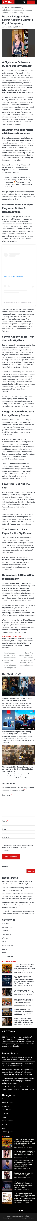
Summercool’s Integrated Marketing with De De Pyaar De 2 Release (16, 733)
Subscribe (31, 2)
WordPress (29, 1218)
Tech (4, 953)
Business (5, 923)
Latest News (17, 636)
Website (5, 837)
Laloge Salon (22, 641)
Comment (7, 795)
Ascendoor (13, 1218)
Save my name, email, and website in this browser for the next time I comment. (17, 847)
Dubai (13, 641)
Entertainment (7, 636)
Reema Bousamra (9, 645)
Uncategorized (7, 956)
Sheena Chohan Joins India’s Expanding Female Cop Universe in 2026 (18, 699)
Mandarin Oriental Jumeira (20, 643)
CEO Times (8, 2)
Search (5, 866)
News (4, 942)
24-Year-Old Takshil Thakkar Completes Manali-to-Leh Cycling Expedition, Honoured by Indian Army (24, 967)
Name (5, 821)
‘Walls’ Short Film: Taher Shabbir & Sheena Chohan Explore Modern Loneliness (23, 1020)
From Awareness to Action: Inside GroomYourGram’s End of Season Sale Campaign (24, 1000)
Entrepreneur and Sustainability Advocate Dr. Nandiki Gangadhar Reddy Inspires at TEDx (23, 1184)
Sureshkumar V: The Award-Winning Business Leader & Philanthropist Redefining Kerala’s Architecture (23, 1163)
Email (5, 829)
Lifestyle (5, 938)
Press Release (7, 945)
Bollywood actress (16, 638)
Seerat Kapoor (23, 645)
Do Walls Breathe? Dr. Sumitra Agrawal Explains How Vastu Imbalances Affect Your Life (24, 1152)
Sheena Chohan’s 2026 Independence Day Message (23, 1010)
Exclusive (5, 931)
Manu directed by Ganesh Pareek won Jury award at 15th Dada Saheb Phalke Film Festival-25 (17, 769)
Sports (4, 949)
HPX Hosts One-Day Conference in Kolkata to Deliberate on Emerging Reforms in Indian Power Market (18, 904)
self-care (6, 648)
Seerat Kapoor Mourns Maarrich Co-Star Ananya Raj (24, 991)
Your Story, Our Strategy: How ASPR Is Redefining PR (24, 1174)
